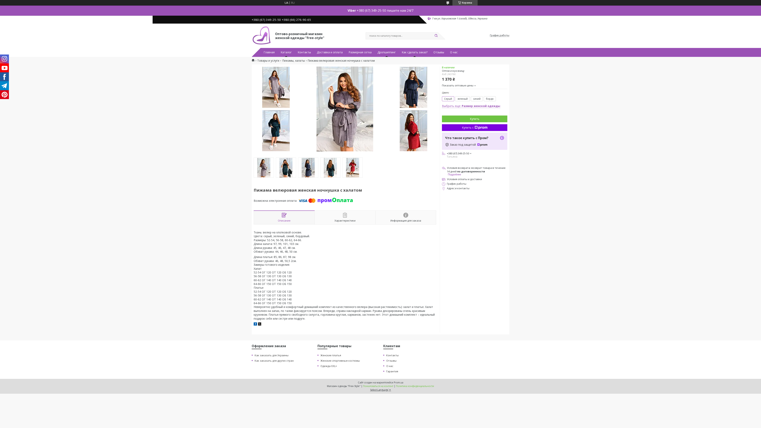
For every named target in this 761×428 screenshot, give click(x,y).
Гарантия (392, 371)
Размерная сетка (360, 52)
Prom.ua (398, 382)
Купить (474, 119)
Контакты (304, 52)
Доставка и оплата (330, 52)
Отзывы (438, 52)
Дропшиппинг (387, 52)
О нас (454, 52)
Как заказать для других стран (274, 360)
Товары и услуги (268, 60)
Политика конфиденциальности (415, 386)
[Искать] (436, 35)
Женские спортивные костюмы (340, 360)
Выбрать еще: (471, 106)
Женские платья (330, 355)
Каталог (286, 52)
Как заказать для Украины (272, 355)
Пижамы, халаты (293, 60)
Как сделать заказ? (414, 52)
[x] (259, 324)
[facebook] (255, 324)
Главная (269, 52)
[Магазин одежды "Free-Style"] (262, 35)
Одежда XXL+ (328, 366)
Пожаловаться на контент (378, 386)
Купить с (468, 127)
